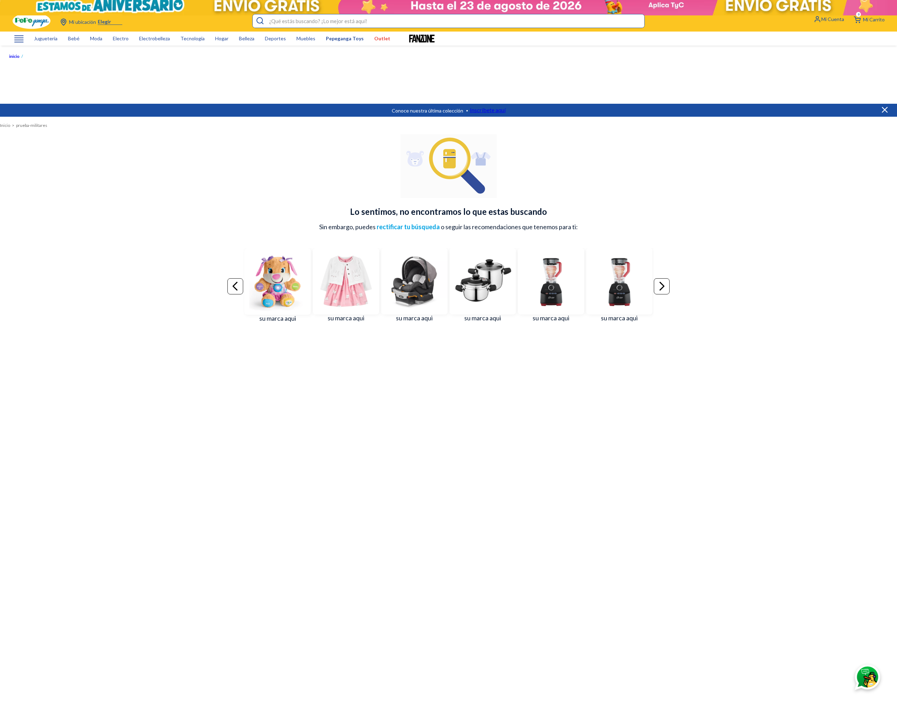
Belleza (246, 38)
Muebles (305, 38)
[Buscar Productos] (260, 21)
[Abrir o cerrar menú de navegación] (18, 38)
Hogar (221, 38)
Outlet (382, 38)
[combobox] (448, 21)
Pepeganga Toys (345, 38)
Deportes (275, 38)
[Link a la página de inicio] (5, 125)
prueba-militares (31, 125)
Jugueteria (45, 38)
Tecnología (192, 38)
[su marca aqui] (278, 286)
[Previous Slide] (235, 286)
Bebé (74, 38)
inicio (14, 56)
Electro (121, 38)
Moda (96, 38)
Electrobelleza (154, 38)
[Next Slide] (662, 286)
